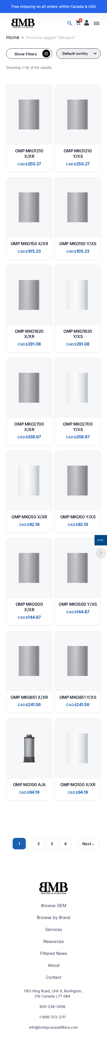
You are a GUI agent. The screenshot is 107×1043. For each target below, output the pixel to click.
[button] (96, 23)
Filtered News (53, 953)
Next (86, 843)
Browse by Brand (53, 917)
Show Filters (26, 54)
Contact (53, 977)
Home (12, 37)
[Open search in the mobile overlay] (69, 23)
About (53, 965)
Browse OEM (53, 905)
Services (53, 929)
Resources (53, 941)
